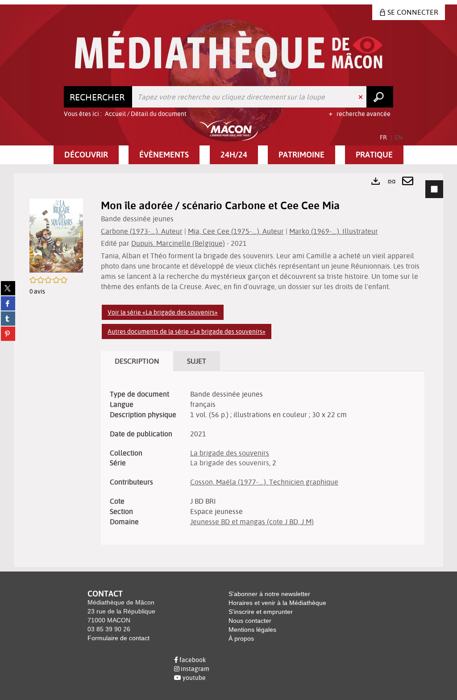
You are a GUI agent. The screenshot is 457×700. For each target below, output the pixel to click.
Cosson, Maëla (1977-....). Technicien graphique (264, 481)
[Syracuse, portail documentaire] (228, 54)
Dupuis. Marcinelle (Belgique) (178, 243)
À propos (241, 638)
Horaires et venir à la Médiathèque (277, 602)
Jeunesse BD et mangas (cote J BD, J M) (252, 521)
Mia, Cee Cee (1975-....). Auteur (236, 231)
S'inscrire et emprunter (260, 611)
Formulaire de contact (118, 638)
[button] (86, 154)
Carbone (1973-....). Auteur (142, 231)
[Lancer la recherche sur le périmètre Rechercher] (379, 97)
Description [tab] (137, 360)
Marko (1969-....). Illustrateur (333, 231)
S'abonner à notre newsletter (269, 593)
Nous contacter (249, 620)
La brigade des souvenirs (229, 452)
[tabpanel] (228, 370)
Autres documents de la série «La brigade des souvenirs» (187, 331)
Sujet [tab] (196, 360)
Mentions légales (252, 629)
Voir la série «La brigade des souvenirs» (163, 312)
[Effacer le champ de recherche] (361, 97)
